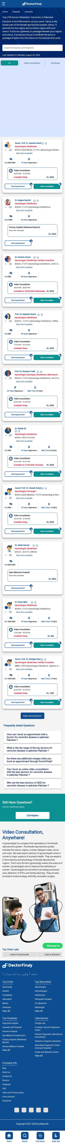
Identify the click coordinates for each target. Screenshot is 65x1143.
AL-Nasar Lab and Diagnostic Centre (47, 1028)
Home (5, 11)
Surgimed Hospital (10, 1023)
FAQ (4, 1088)
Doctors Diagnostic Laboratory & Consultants (48, 1035)
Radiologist (39, 1007)
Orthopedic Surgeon (43, 999)
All (9, 63)
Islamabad (7, 999)
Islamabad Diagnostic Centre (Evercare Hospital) (47, 1046)
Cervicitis (28, 11)
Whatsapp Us (53, 945)
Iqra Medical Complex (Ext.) (14, 1035)
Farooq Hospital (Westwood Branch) (14, 1040)
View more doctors (32, 715)
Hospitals (6, 1084)
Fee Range (55, 63)
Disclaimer (6, 1100)
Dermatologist (41, 991)
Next (59, 173)
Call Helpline (32, 815)
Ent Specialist (40, 1003)
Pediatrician (40, 995)
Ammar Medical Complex (13, 1046)
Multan (5, 1003)
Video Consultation (32, 63)
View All (6, 1010)
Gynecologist (40, 987)
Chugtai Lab (40, 1023)
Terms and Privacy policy (13, 1092)
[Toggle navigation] (3, 3)
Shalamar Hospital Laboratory (48, 1041)
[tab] (32, 725)
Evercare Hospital (9, 1031)
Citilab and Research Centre (46, 1052)
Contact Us (7, 1076)
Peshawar (6, 1007)
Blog (4, 1068)
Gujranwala (7, 987)
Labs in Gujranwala (19, 954)
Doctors (5, 1080)
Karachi (5, 991)
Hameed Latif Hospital (12, 1027)
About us (6, 1072)
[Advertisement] (32, 103)
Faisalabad (7, 995)
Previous (5, 173)
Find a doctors (8, 1096)
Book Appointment (18, 186)
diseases (16, 11)
